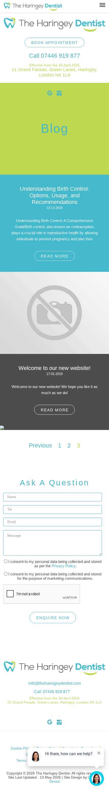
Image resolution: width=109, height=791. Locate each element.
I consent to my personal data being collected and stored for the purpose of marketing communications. (54, 576)
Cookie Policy (21, 748)
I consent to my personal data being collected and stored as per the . (54, 563)
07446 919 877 (60, 55)
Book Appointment (54, 42)
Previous (40, 445)
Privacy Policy (63, 566)
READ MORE (55, 256)
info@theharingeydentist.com (54, 683)
